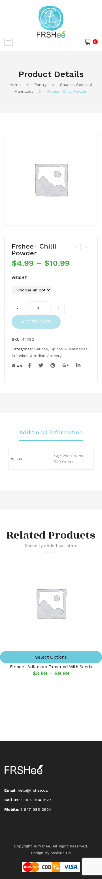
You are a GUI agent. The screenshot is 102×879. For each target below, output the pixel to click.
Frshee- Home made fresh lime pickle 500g (86, 248)
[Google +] (65, 365)
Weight (19, 278)
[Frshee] (51, 21)
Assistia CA (60, 853)
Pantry (40, 84)
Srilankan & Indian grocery (36, 355)
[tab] (51, 435)
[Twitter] (40, 365)
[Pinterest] (52, 365)
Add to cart (36, 321)
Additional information (51, 432)
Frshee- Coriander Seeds (76, 248)
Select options (51, 657)
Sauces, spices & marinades (61, 349)
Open (8, 42)
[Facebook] (29, 365)
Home (15, 84)
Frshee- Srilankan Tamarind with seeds (51, 666)
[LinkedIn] (78, 365)
